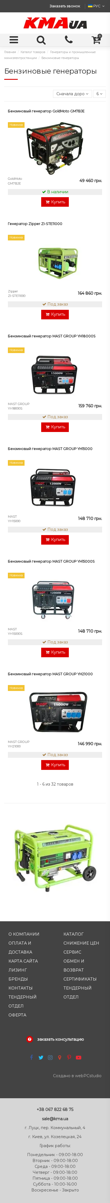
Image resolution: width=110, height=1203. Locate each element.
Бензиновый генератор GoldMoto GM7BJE (46, 111)
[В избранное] (97, 130)
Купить (58, 201)
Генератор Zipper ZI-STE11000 (35, 224)
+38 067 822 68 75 (55, 1109)
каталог (73, 934)
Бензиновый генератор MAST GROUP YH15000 (50, 449)
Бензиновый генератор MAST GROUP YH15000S (51, 561)
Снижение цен (81, 943)
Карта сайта (23, 961)
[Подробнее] (97, 150)
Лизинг (17, 970)
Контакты (20, 988)
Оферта (17, 1015)
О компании (23, 934)
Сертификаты (80, 979)
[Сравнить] (97, 140)
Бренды (18, 979)
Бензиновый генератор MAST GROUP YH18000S (52, 336)
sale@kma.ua (55, 1118)
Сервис (72, 952)
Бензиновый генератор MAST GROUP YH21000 (50, 674)
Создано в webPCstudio (77, 1075)
